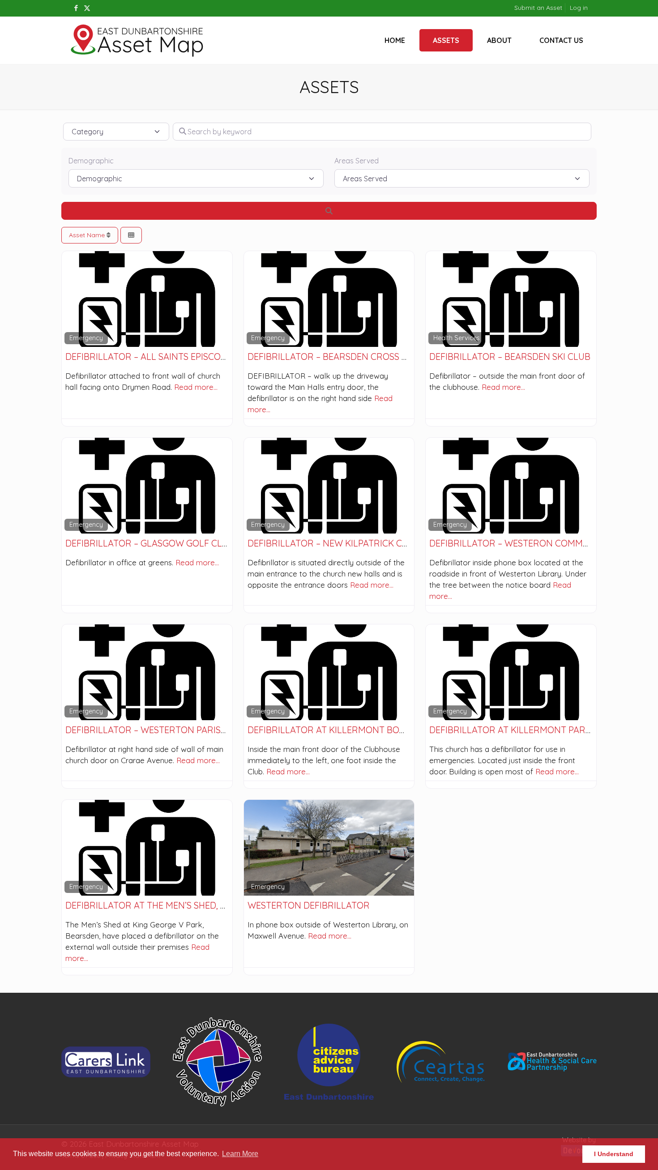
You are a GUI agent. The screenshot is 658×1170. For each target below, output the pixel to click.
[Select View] (131, 235)
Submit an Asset (538, 8)
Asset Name (88, 235)
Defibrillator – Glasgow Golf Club (149, 543)
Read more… (196, 387)
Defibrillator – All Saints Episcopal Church (170, 356)
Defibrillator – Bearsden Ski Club (509, 356)
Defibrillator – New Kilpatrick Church (340, 543)
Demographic (91, 160)
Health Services (456, 338)
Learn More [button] (240, 1153)
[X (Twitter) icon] (87, 8)
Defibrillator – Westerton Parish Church (165, 729)
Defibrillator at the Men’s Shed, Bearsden (165, 905)
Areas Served (356, 160)
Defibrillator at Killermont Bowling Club (350, 729)
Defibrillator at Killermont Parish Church (533, 729)
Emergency (86, 338)
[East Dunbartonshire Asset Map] (137, 40)
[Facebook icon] (76, 8)
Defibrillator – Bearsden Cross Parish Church (359, 356)
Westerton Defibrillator (309, 905)
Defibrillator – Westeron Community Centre (537, 543)
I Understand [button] (613, 1153)
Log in (579, 8)
